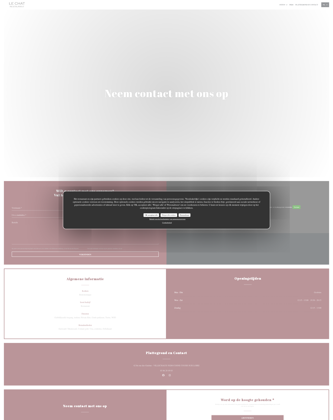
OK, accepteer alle (151, 215)
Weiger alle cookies (169, 215)
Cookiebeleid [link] (167, 222)
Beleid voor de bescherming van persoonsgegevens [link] (167, 219)
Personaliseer (184, 215)
